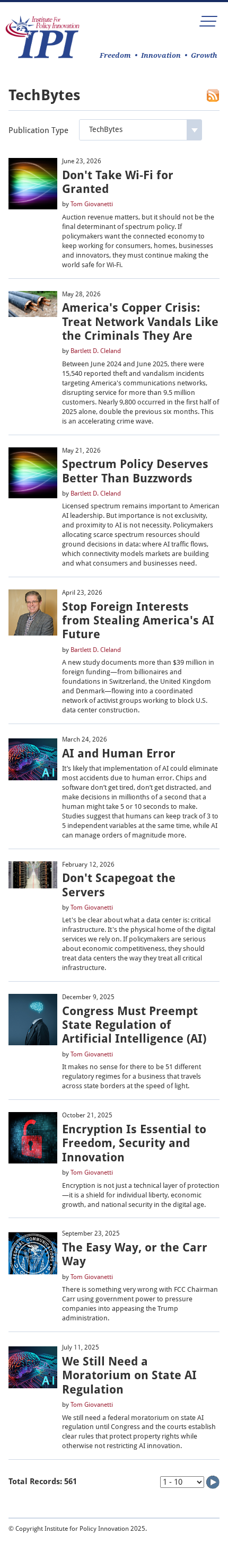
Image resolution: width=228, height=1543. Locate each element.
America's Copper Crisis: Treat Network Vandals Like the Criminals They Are (140, 321)
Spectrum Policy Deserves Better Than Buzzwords (135, 470)
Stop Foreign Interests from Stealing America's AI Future (138, 620)
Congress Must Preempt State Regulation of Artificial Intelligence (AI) (134, 1025)
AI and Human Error (119, 753)
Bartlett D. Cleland (96, 351)
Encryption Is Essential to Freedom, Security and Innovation (134, 1143)
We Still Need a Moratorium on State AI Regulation (129, 1375)
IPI (42, 36)
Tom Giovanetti (92, 204)
